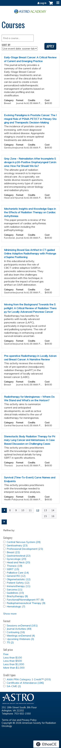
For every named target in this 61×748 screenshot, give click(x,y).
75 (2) (10, 642)
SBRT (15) (13, 569)
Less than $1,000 (13, 664)
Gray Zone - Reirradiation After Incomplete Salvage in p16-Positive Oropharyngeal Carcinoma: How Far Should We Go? (30, 162)
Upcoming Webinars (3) (20, 639)
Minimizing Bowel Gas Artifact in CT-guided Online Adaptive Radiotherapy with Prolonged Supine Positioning (30, 253)
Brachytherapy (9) (17, 596)
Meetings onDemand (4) (21, 635)
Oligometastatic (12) (19, 579)
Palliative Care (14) (18, 572)
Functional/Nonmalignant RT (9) (25, 599)
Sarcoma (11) (14, 589)
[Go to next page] (4, 521)
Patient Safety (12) (18, 582)
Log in (43, 3)
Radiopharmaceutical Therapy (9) (26, 603)
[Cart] (51, 4)
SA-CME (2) (14, 686)
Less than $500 (12, 660)
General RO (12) (16, 575)
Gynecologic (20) (16, 559)
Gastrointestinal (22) (19, 555)
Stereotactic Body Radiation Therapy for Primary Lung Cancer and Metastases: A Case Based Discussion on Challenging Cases (29, 440)
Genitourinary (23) (17, 545)
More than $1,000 (14, 667)
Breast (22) (13, 552)
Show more (10, 613)
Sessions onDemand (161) (22, 625)
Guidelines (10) (15, 592)
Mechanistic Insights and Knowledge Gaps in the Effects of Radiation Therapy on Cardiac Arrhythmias (30, 212)
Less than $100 (12, 657)
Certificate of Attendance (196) (25, 682)
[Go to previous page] (4, 510)
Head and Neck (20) (18, 562)
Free (5, 654)
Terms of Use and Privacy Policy (19, 720)
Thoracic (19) (14, 565)
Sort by (6, 45)
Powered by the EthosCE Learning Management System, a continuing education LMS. (46, 744)
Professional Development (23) (25, 548)
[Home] (30, 10)
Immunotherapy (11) (18, 586)
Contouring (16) (16, 632)
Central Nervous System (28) (24, 542)
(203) (29, 679)
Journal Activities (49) (19, 628)
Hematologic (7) (16, 606)
